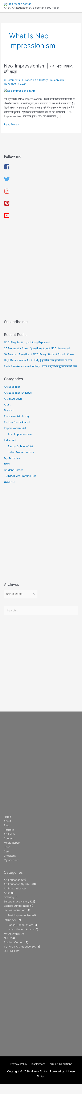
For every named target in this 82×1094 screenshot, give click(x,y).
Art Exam (9, 834)
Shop (7, 847)
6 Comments (12, 79)
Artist (7, 404)
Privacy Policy (18, 1063)
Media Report (12, 842)
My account (11, 860)
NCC (7, 464)
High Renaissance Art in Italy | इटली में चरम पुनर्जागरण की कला (38, 360)
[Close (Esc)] (55, 1087)
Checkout (10, 855)
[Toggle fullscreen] (23, 1087)
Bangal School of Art (20, 446)
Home (7, 816)
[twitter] (7, 180)
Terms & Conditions (60, 1063)
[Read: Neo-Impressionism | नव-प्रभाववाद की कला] (19, 90)
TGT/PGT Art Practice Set (20, 475)
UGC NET (10, 481)
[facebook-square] (7, 168)
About (7, 821)
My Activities (12, 458)
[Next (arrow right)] (23, 1092)
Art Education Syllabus (18, 392)
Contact (9, 838)
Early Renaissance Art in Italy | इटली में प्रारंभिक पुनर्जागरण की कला (40, 366)
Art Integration (13, 398)
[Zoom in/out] (7, 1087)
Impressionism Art (15, 428)
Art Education (12, 386)
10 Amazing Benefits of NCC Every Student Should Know (39, 354)
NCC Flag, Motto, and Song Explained (27, 342)
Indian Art (10, 440)
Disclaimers (38, 1063)
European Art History (35, 79)
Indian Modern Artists (21, 452)
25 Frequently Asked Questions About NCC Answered (37, 348)
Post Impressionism (20, 434)
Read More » (11, 124)
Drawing (9, 410)
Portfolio (9, 829)
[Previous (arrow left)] (7, 1092)
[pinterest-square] (7, 205)
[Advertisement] (41, 270)
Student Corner (13, 469)
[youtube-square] (7, 217)
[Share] (39, 1087)
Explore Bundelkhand (17, 422)
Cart (6, 851)
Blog (6, 825)
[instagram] (7, 193)
